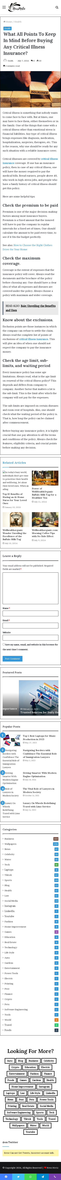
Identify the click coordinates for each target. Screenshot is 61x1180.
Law (7, 895)
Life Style (9, 952)
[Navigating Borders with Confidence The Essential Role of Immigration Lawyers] (11, 759)
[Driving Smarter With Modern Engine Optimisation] (11, 778)
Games (8, 932)
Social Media (11, 901)
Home (8, 21)
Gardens (9, 963)
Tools (8, 1014)
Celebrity (9, 854)
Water (8, 859)
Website (7, 632)
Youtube (9, 916)
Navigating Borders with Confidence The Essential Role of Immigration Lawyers (40, 754)
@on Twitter (10, 1142)
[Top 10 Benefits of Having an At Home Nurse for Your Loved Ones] (16, 481)
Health (17, 21)
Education (10, 937)
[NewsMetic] (17, 7)
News (7, 849)
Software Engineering (16, 1009)
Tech (7, 864)
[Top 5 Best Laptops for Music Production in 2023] (11, 740)
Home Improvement (15, 926)
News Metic (53, 1167)
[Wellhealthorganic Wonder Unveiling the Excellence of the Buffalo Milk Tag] (16, 519)
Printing (9, 983)
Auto (7, 957)
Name (6, 608)
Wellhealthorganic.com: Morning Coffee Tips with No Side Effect (45, 533)
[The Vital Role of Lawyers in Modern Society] (11, 793)
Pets (7, 1004)
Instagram (10, 906)
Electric (9, 978)
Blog (7, 885)
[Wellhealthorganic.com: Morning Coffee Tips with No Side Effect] (45, 519)
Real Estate (10, 942)
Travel (8, 1025)
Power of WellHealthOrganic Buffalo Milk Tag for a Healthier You (44, 493)
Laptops (9, 869)
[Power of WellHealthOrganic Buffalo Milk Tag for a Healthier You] (45, 478)
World (8, 1019)
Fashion (9, 921)
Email (6, 620)
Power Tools (11, 973)
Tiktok (8, 875)
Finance (9, 994)
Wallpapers (10, 844)
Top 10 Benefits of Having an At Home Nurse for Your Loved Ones (15, 499)
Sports (8, 880)
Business (9, 838)
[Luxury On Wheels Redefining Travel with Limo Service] (11, 810)
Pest (7, 988)
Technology (11, 947)
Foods (8, 1030)
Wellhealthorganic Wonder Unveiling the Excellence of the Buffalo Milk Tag (14, 535)
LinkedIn (9, 911)
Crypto (8, 999)
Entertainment (12, 968)
